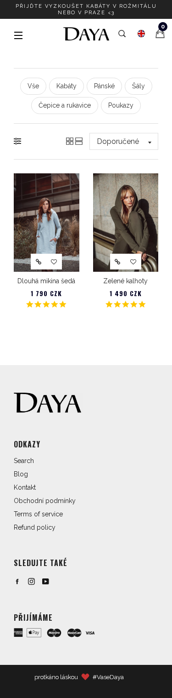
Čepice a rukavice (65, 105)
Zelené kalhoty (125, 281)
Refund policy (34, 527)
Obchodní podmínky (45, 500)
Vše (33, 86)
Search (24, 460)
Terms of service (38, 514)
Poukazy (120, 105)
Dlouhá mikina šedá (46, 281)
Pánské (104, 86)
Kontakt (25, 487)
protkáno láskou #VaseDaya (79, 677)
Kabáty (66, 86)
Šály (138, 86)
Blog (21, 474)
